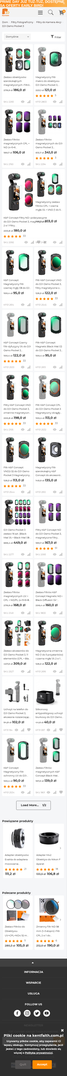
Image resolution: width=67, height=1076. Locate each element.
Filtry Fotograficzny (22, 22)
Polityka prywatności (39, 1053)
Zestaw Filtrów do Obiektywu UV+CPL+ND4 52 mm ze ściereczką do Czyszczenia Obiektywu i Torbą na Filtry (17, 932)
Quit (23, 1064)
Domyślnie (12, 37)
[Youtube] (46, 1013)
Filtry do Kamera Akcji (48, 22)
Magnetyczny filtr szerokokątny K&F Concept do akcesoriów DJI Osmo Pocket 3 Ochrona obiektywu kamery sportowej (49, 471)
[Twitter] (37, 1013)
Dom (5, 22)
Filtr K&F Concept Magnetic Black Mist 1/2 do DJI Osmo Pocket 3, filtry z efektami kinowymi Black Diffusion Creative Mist (49, 347)
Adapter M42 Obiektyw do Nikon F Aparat (48, 859)
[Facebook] (17, 1013)
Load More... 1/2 (33, 805)
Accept (42, 1064)
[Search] (50, 12)
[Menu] (40, 12)
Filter (58, 37)
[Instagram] (27, 1013)
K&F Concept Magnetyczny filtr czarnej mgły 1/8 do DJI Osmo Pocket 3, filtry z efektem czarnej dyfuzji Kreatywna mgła (17, 284)
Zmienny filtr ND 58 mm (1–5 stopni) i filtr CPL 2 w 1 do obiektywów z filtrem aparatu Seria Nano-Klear (48, 932)
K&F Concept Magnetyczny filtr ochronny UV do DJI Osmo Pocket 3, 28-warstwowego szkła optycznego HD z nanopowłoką (15, 772)
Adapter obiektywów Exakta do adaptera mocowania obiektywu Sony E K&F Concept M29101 (18, 860)
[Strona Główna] (5, 12)
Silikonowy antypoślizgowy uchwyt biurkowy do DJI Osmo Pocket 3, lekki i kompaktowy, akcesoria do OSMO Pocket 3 (49, 713)
